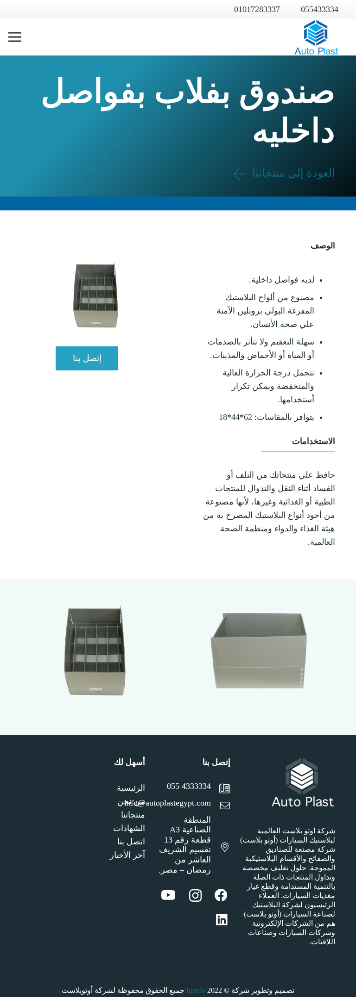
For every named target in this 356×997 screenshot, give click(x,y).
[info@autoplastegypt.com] (220, 806)
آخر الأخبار (127, 855)
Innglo (195, 990)
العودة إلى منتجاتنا (292, 173)
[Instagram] (195, 896)
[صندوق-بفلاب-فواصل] (258, 657)
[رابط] (316, 37)
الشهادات (129, 828)
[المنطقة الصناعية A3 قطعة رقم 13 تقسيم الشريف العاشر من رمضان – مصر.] (220, 848)
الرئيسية (131, 788)
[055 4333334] (220, 789)
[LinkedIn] (222, 919)
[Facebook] (221, 895)
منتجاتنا (133, 814)
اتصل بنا (131, 841)
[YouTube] (168, 895)
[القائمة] (15, 37)
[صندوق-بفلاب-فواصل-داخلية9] (97, 657)
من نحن (131, 801)
